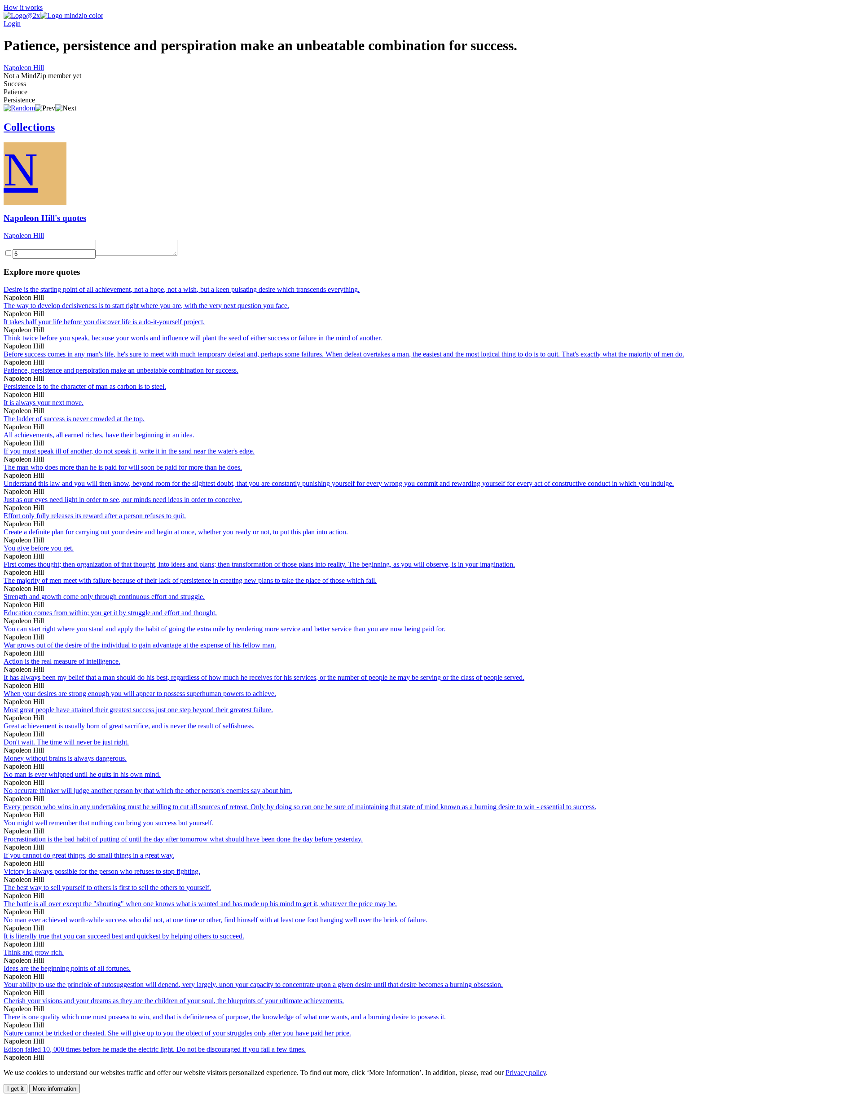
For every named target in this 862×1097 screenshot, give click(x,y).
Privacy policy (526, 1072)
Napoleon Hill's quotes (45, 218)
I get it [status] (15, 1088)
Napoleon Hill (24, 67)
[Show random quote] (19, 108)
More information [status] (54, 1088)
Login (12, 23)
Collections (29, 127)
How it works (23, 7)
